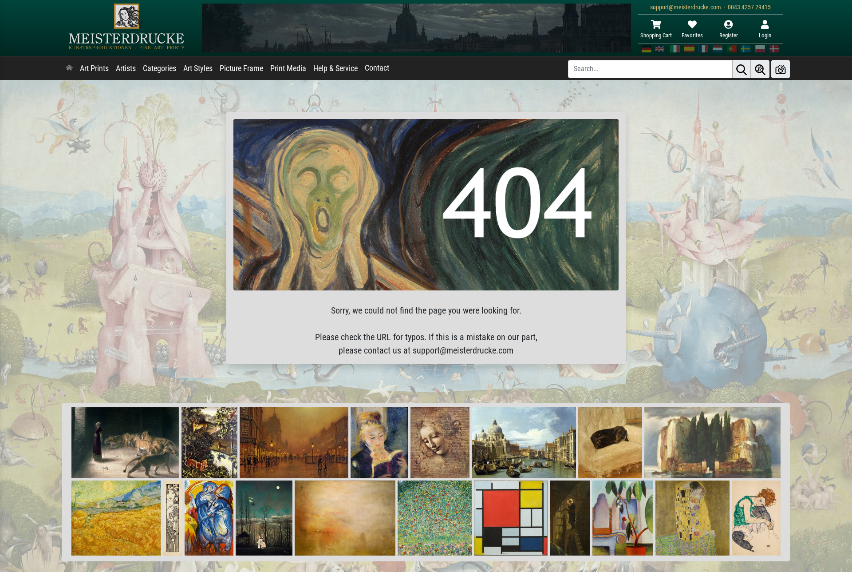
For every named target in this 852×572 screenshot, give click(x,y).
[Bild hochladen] (780, 69)
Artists (126, 68)
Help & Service (335, 68)
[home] (69, 68)
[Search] (741, 69)
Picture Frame (241, 68)
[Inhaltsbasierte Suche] (760, 69)
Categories (159, 68)
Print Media (288, 68)
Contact (377, 68)
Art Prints (94, 68)
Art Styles (198, 68)
